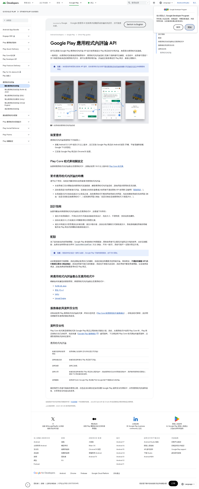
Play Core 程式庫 (116, 166)
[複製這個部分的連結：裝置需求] (63, 135)
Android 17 (120, 442)
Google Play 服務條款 (87, 334)
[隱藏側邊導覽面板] (27, 485)
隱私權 (63, 457)
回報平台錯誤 (176, 442)
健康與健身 (65, 449)
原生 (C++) (59, 290)
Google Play (74, 3)
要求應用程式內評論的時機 (114, 66)
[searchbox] (15, 20)
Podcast (37, 464)
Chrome (73, 473)
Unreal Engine (60, 298)
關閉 (178, 27)
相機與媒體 (65, 453)
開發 (58, 3)
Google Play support (178, 449)
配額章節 (137, 190)
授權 (42, 483)
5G (62, 460)
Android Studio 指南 (151, 442)
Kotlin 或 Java (60, 286)
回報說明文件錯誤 (177, 446)
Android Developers (57, 35)
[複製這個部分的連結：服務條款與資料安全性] (80, 308)
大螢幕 (91, 442)
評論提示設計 (132, 66)
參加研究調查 (176, 453)
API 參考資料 (148, 449)
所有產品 (116, 473)
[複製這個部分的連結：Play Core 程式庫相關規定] (85, 161)
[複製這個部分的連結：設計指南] (63, 206)
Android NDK (149, 457)
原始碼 (36, 453)
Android (37, 442)
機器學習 (64, 446)
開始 (190, 27)
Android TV (93, 457)
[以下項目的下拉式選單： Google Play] (82, 3)
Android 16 (120, 446)
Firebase (84, 473)
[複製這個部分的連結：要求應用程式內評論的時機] (85, 176)
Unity (57, 294)
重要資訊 (27, 3)
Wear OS (92, 446)
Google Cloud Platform (100, 473)
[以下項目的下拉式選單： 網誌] (97, 3)
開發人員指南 (149, 446)
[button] (13, 30)
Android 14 (120, 453)
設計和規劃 (44, 3)
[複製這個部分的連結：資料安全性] (66, 325)
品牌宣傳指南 (51, 483)
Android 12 (120, 460)
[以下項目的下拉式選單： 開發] (63, 3)
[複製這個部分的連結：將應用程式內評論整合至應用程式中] (97, 276)
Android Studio (183, 3)
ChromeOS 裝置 (95, 449)
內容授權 (74, 402)
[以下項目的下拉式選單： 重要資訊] (34, 3)
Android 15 (120, 449)
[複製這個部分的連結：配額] (58, 237)
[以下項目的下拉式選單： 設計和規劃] (51, 3)
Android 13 (120, 457)
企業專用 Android (40, 446)
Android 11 (120, 464)
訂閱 (173, 483)
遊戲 (62, 442)
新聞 (35, 457)
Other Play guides (29, 12)
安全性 (36, 449)
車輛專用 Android (95, 453)
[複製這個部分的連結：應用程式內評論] (68, 343)
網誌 (92, 3)
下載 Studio (148, 453)
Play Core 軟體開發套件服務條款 (110, 313)
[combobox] (138, 3)
